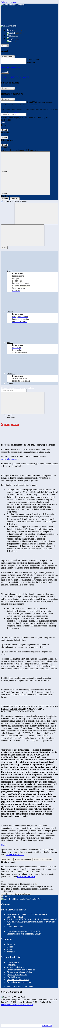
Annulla (5, 199)
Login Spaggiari (15, 112)
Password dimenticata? (11, 67)
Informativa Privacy (15, 967)
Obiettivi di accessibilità (17, 974)
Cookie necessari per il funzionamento (18, 884)
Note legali (11, 965)
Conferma (15, 199)
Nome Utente (33, 59)
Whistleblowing (13, 977)
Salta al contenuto (8, 2)
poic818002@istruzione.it (35, 919)
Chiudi (4, 130)
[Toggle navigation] (22, 235)
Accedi (5, 46)
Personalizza (7, 859)
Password (31, 62)
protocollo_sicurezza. (10, 459)
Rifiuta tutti (23, 859)
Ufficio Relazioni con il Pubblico (21, 970)
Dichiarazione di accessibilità (19, 972)
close (4, 248)
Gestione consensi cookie (18, 979)
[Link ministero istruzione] (13, 5)
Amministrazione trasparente (19, 982)
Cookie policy (13, 962)
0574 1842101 (16, 917)
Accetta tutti (43, 859)
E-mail (30, 102)
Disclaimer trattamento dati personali (17, 1004)
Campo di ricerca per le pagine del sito (17, 388)
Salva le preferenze (22, 894)
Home (9, 415)
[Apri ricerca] (36, 213)
